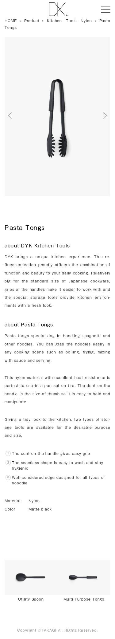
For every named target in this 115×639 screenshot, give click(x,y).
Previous (12, 116)
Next (102, 116)
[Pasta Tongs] (57, 116)
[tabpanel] (57, 116)
